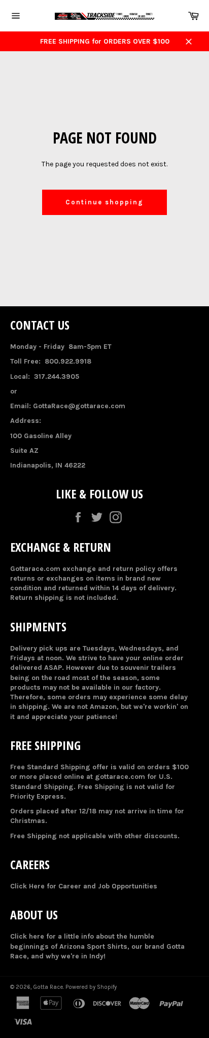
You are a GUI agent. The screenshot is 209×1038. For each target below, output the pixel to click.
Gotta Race (48, 987)
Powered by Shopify (91, 987)
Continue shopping (104, 202)
